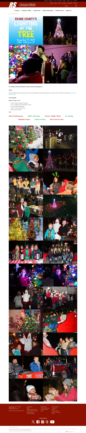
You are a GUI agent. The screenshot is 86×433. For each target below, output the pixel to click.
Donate (53, 413)
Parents (55, 3)
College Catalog (44, 406)
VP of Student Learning (45, 408)
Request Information (48, 10)
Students (51, 3)
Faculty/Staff (70, 3)
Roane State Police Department (32, 410)
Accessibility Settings (31, 413)
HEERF (28, 408)
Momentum (51, 0)
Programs (17, 10)
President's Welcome (30, 412)
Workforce (75, 3)
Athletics (64, 0)
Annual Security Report (56, 412)
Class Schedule (59, 0)
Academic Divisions (44, 409)
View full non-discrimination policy (26, 429)
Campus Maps (73, 92)
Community (64, 3)
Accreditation (54, 408)
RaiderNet (46, 0)
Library (42, 410)
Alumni (59, 3)
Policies (53, 409)
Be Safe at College (55, 410)
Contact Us (75, 0)
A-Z (71, 0)
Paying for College (26, 10)
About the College (55, 406)
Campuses (68, 0)
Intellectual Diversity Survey (32, 409)
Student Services (59, 10)
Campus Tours (36, 10)
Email (55, 0)
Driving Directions (12, 94)
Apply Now (68, 10)
